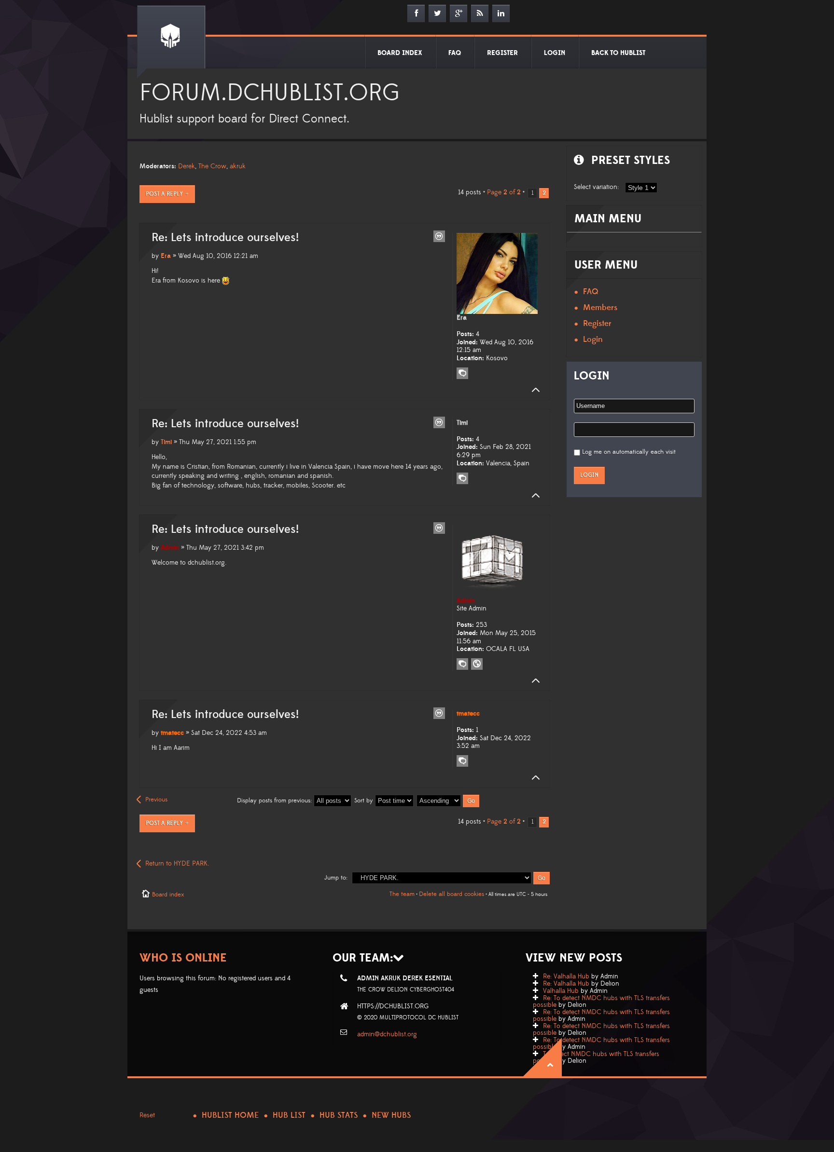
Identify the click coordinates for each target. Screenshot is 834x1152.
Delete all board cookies (451, 894)
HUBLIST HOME (230, 1115)
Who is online (183, 957)
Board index (168, 894)
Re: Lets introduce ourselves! (225, 237)
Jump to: (336, 877)
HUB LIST (289, 1115)
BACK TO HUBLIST (618, 53)
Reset (147, 1115)
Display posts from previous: (275, 800)
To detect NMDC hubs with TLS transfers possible (596, 1057)
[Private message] (462, 373)
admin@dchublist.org (387, 1034)
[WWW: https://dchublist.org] (477, 664)
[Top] (533, 390)
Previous (156, 799)
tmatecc (172, 733)
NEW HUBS (391, 1115)
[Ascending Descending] (448, 800)
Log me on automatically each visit (629, 452)
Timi (166, 442)
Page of (504, 192)
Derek (186, 166)
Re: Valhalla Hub (566, 976)
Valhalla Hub (561, 991)
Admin (170, 547)
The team (402, 894)
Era (166, 256)
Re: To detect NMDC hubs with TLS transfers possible (601, 1001)
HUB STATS (339, 1115)
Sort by (364, 800)
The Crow (212, 166)
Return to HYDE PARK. (177, 863)
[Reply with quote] (439, 236)
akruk (238, 166)
